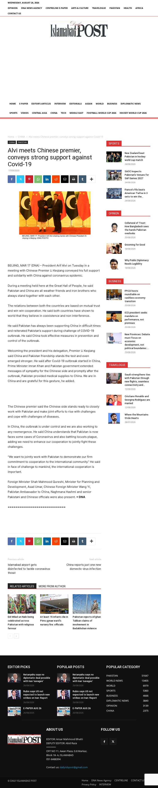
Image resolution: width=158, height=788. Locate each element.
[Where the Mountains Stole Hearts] (114, 418)
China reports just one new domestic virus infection (83, 567)
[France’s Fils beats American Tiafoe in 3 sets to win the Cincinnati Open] (114, 193)
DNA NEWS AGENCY (31, 8)
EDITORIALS (75, 103)
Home (12, 103)
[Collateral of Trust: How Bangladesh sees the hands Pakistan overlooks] (114, 226)
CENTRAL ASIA (39, 112)
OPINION (13, 8)
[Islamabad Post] (79, 29)
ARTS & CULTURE (79, 8)
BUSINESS (112, 103)
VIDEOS (25, 112)
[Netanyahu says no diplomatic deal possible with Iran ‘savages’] (14, 677)
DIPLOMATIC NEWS (131, 103)
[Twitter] (20, 179)
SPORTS (13, 112)
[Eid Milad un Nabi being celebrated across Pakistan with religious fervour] (22, 604)
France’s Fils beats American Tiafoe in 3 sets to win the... (136, 193)
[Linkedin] (47, 179)
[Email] (65, 179)
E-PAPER (23, 103)
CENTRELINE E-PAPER (57, 8)
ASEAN (88, 103)
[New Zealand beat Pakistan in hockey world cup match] (114, 156)
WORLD (100, 103)
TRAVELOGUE (99, 8)
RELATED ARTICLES (22, 586)
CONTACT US (14, 13)
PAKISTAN (114, 8)
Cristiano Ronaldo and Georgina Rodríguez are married (137, 400)
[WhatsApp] (38, 179)
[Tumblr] (82, 179)
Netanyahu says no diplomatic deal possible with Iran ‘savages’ (36, 678)
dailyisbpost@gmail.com (74, 767)
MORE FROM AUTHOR (52, 586)
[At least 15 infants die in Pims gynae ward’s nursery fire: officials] (54, 604)
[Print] (73, 179)
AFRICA (139, 8)
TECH (63, 112)
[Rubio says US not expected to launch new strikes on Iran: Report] (14, 694)
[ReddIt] (56, 179)
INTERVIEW (60, 103)
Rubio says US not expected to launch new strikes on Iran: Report (36, 694)
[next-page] (16, 636)
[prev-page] (10, 636)
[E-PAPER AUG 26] (14, 711)
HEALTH (128, 8)
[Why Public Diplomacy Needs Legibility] (114, 264)
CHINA (53, 112)
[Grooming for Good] (114, 248)
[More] (91, 179)
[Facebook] (11, 179)
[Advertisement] (79, 70)
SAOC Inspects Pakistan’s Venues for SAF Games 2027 (137, 175)
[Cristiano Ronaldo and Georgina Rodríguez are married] (114, 400)
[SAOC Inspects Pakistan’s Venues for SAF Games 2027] (114, 175)
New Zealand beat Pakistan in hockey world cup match (135, 156)
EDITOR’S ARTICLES (41, 103)
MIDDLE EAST (76, 112)
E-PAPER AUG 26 (32, 708)
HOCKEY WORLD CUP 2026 (133, 112)
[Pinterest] (29, 179)
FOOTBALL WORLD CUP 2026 (101, 112)
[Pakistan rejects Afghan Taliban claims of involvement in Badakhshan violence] (87, 604)
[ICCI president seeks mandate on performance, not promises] (114, 316)
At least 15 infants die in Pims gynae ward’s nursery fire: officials (54, 620)
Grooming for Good (135, 244)
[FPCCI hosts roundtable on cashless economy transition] (114, 294)
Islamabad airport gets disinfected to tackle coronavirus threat (29, 569)
